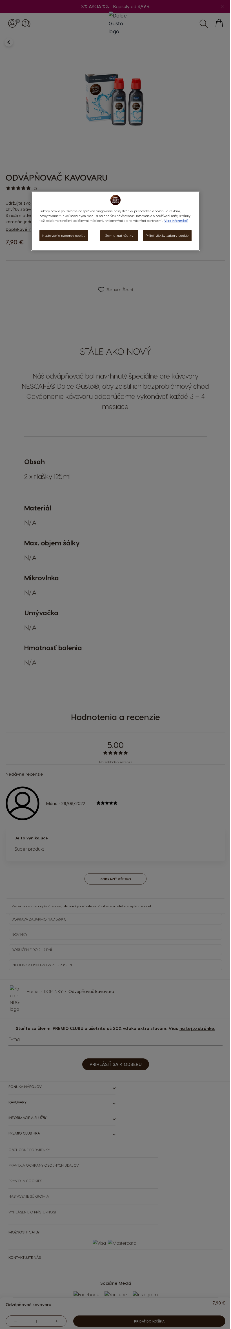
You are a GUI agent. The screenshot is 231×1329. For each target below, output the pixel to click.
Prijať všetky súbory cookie (164, 235)
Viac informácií (174, 220)
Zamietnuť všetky (117, 235)
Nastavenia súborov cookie (61, 235)
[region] (113, 221)
